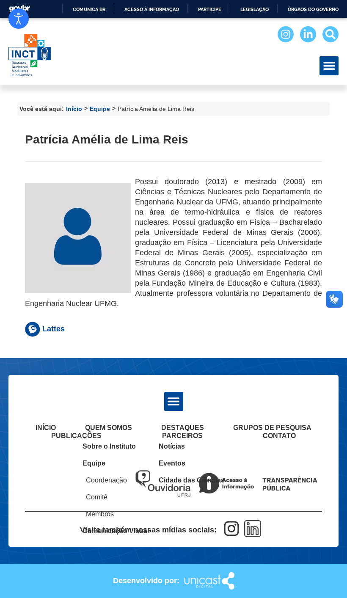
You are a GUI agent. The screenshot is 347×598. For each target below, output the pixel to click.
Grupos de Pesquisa (272, 427)
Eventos (172, 463)
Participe (209, 9)
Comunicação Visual (111, 531)
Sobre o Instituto (109, 446)
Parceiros (182, 435)
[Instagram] (286, 34)
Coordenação (106, 480)
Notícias (172, 446)
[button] (329, 65)
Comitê (96, 497)
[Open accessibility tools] (18, 18)
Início (74, 108)
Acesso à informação (151, 9)
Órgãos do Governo (313, 9)
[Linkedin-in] (308, 34)
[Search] (330, 34)
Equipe (100, 108)
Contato (279, 435)
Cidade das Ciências (185, 480)
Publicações (76, 435)
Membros (100, 514)
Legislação (254, 9)
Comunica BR (89, 9)
